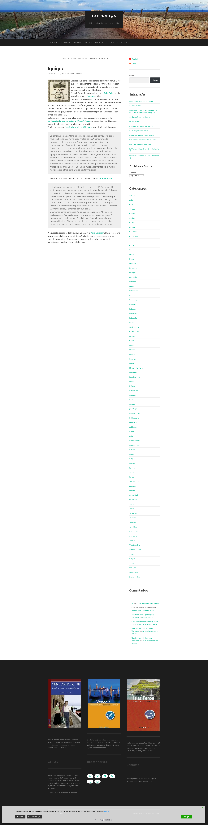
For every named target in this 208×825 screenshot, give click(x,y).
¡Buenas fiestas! (135, 106)
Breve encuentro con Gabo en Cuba (142, 140)
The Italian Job (147, 617)
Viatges (132, 559)
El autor (51, 42)
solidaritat (133, 499)
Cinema (132, 209)
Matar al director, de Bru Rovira (141, 126)
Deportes (132, 263)
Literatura (133, 372)
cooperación (134, 241)
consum (132, 227)
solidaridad (133, 495)
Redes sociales (134, 445)
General (132, 336)
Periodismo (133, 395)
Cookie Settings (34, 817)
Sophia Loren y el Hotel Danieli (147, 603)
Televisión (133, 527)
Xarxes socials (134, 577)
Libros (131, 363)
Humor (132, 350)
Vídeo (131, 563)
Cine (131, 204)
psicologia (133, 409)
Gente (131, 341)
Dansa (131, 254)
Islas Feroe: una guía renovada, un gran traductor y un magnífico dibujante (143, 111)
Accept (186, 817)
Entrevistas (99, 42)
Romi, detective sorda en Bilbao (141, 101)
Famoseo (132, 304)
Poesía (131, 400)
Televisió (132, 518)
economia (133, 277)
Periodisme (133, 391)
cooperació (133, 236)
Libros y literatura (136, 368)
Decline (20, 817)
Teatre (131, 504)
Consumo (133, 232)
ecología (132, 272)
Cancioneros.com (105, 178)
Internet (132, 359)
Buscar (131, 76)
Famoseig (132, 300)
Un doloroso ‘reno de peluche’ (140, 144)
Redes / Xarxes (134, 441)
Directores (133, 268)
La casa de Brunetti (150, 624)
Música (132, 386)
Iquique (56, 68)
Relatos (112, 42)
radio (131, 436)
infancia (132, 354)
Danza (131, 259)
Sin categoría (134, 481)
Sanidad (132, 468)
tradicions (133, 536)
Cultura (132, 250)
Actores (132, 195)
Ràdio (131, 431)
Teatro (131, 509)
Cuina (131, 245)
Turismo (132, 540)
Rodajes (132, 463)
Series (131, 477)
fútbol (131, 322)
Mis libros (65, 42)
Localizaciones (134, 377)
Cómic (131, 223)
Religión (132, 459)
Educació (132, 282)
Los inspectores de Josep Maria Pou (142, 135)
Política (132, 404)
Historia (132, 345)
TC (63, 74)
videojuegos (133, 572)
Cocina (132, 218)
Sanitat (132, 472)
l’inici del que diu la (78, 127)
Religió (131, 454)
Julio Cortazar (97, 233)
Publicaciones (134, 413)
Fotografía (133, 313)
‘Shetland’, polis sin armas (138, 131)
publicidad (133, 422)
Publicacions (134, 418)
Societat (132, 490)
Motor (131, 382)
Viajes (122, 42)
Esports (132, 295)
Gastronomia (134, 327)
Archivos (132, 173)
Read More (108, 811)
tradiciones (133, 531)
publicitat (132, 427)
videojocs (132, 568)
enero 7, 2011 (53, 74)
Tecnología (133, 513)
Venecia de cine (81, 42)
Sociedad (132, 486)
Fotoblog (132, 309)
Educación (133, 286)
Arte (131, 200)
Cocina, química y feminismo (139, 117)
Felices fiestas (134, 121)
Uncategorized (134, 545)
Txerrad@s (104, 16)
